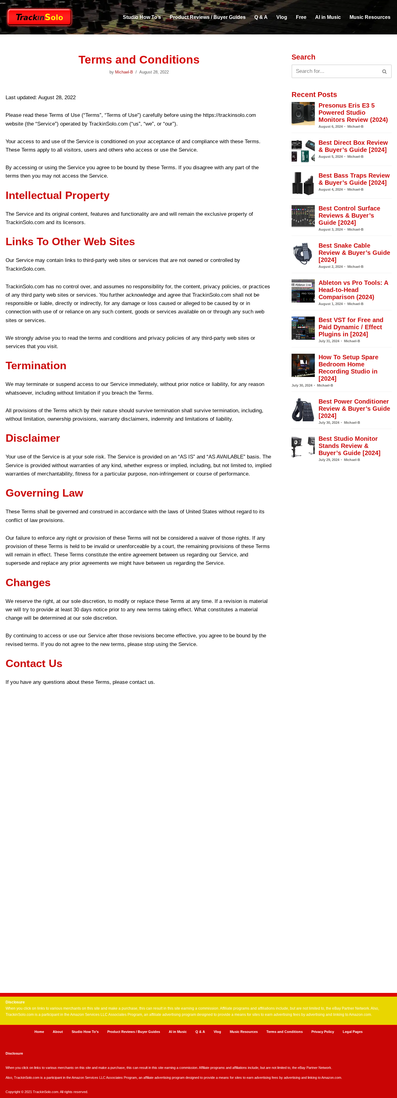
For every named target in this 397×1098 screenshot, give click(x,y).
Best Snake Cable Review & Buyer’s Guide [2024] (354, 252)
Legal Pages (353, 1032)
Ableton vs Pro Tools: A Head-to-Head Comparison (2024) (353, 289)
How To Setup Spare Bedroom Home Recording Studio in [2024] (348, 368)
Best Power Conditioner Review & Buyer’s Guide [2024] (354, 408)
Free (301, 17)
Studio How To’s (142, 17)
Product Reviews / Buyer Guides (208, 17)
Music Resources (370, 17)
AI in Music (328, 17)
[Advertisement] (342, 715)
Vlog (281, 17)
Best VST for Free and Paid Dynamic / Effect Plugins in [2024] (351, 327)
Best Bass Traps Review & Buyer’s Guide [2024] (354, 179)
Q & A (261, 17)
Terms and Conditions (284, 1032)
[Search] (385, 71)
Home (39, 1032)
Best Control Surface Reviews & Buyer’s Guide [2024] (349, 215)
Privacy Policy (322, 1032)
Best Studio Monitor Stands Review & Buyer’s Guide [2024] (350, 445)
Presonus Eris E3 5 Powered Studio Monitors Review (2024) (353, 112)
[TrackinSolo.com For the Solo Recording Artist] (40, 17)
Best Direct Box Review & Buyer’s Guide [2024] (353, 146)
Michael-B (124, 72)
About (58, 1032)
